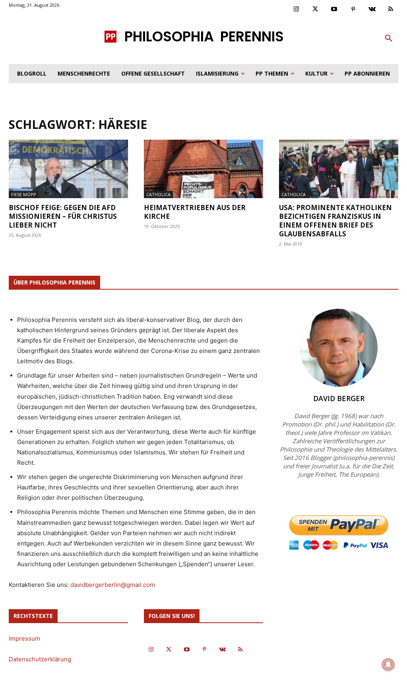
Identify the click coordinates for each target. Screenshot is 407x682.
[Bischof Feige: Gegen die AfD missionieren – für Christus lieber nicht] (68, 169)
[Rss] (391, 9)
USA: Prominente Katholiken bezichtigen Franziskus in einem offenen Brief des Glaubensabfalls (335, 220)
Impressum (24, 638)
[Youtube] (334, 9)
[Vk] (372, 9)
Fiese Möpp (23, 194)
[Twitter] (315, 9)
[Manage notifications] (388, 664)
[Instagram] (296, 9)
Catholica (158, 194)
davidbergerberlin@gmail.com (112, 584)
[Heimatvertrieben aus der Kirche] (203, 169)
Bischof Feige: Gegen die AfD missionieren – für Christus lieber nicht (63, 216)
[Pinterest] (353, 9)
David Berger (338, 398)
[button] (388, 38)
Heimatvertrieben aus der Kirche (195, 212)
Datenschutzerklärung (40, 659)
